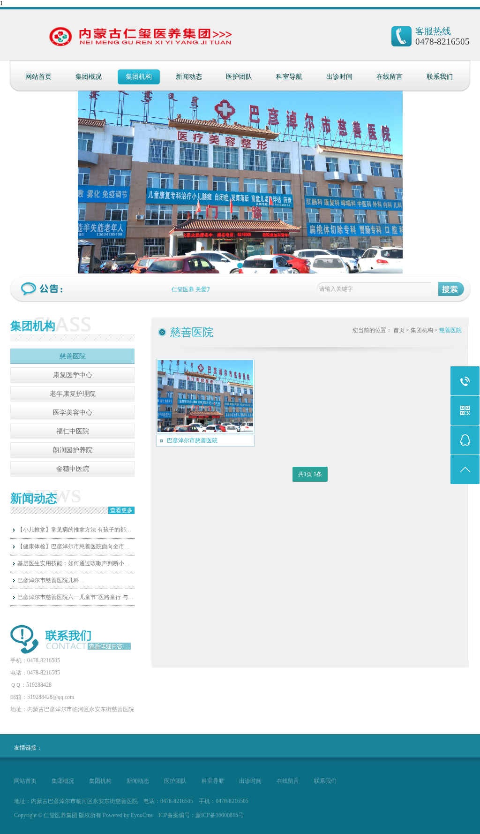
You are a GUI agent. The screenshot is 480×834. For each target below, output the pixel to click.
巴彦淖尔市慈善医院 (192, 440)
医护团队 (239, 76)
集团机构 (139, 76)
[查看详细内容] (107, 646)
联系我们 (440, 76)
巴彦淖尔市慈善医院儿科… (51, 580)
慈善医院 (73, 356)
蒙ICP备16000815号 (219, 815)
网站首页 (38, 76)
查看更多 (121, 510)
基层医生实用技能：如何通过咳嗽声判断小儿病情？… (76, 563)
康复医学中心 (72, 375)
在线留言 (389, 76)
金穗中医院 (72, 468)
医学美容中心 (72, 412)
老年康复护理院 (73, 393)
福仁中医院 (72, 431)
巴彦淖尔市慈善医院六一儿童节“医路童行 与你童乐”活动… (76, 597)
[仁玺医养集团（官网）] (100, 39)
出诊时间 (339, 76)
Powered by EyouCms (127, 815)
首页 (399, 330)
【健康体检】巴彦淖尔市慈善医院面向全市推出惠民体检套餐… (76, 546)
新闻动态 (189, 76)
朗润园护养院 (72, 450)
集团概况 (88, 76)
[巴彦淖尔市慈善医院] (205, 396)
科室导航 (289, 76)
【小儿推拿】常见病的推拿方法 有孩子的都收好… (76, 529)
